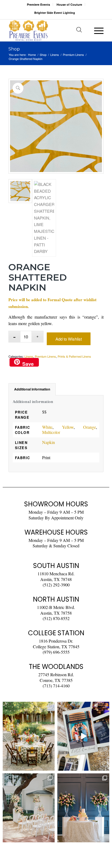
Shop (14, 49)
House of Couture (69, 4)
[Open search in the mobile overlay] (79, 30)
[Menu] (96, 30)
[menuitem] (38, 4)
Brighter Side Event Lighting (54, 13)
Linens (28, 356)
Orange (89, 427)
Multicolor (51, 432)
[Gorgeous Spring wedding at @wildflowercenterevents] (29, 736)
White (47, 427)
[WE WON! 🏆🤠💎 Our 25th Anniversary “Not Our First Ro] (83, 736)
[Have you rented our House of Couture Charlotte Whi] (83, 807)
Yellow (68, 427)
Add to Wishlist (68, 339)
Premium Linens (45, 356)
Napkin (48, 442)
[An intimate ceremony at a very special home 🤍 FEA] (29, 807)
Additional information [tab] (32, 389)
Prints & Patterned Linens (74, 356)
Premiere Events (38, 4)
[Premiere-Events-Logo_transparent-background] (46, 30)
